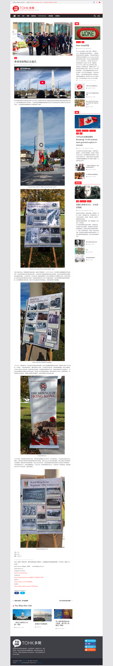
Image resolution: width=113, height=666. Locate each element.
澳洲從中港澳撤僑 (41, 624)
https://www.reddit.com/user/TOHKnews (26, 586)
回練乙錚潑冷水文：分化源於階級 (87, 206)
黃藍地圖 (51, 16)
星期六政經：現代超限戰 (21, 600)
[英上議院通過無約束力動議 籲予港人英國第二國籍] (63, 610)
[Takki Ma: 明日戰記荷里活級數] (80, 95)
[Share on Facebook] (16, 593)
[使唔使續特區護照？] (80, 258)
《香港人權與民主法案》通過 (21, 623)
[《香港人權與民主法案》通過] (22, 610)
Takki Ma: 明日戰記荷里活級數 (92, 93)
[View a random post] (98, 16)
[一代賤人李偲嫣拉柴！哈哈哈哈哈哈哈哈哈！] (80, 167)
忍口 (87, 249)
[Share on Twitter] (22, 593)
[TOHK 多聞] (14, 16)
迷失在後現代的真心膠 (91, 242)
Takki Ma (78, 42)
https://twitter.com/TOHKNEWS (23, 582)
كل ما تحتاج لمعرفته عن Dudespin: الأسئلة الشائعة (42, 2)
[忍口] (80, 250)
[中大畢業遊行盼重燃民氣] (80, 175)
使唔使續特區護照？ (91, 257)
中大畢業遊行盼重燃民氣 (92, 174)
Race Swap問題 (82, 45)
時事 (19, 16)
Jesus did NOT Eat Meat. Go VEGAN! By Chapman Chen (92, 103)
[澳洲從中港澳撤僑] (42, 610)
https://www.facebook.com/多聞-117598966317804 (28, 577)
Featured (78, 130)
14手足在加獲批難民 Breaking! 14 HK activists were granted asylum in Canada (86, 140)
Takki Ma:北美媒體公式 (91, 86)
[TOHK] (27, 640)
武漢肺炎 (57, 16)
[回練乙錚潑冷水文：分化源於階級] (87, 192)
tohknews (89, 48)
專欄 (28, 16)
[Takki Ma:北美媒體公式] (80, 86)
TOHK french (92, 130)
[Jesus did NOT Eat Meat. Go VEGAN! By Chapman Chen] (80, 104)
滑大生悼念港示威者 (65, 600)
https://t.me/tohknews (20, 573)
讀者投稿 (33, 16)
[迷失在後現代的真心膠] (80, 243)
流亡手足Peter (83, 201)
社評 (23, 16)
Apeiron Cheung (28, 65)
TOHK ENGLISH (42, 16)
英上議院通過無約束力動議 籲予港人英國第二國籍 (62, 623)
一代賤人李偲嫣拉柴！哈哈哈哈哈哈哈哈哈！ (92, 166)
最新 (81, 133)
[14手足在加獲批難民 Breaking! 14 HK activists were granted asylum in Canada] (87, 121)
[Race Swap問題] (87, 33)
